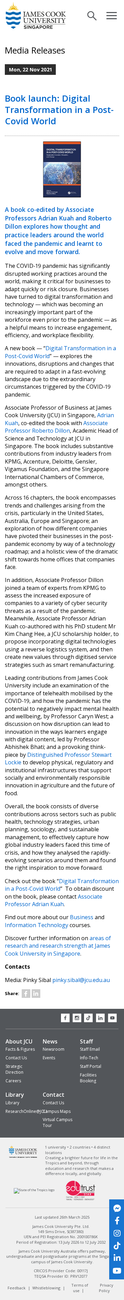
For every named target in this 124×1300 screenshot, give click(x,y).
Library (15, 1094)
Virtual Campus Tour (57, 1122)
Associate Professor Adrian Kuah (53, 900)
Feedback (16, 1287)
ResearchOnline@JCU (26, 1111)
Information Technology (36, 925)
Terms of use (79, 1287)
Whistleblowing (46, 1287)
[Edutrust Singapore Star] (80, 1200)
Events (49, 1058)
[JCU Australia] (23, 1157)
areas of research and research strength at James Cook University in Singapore (58, 945)
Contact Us (16, 1058)
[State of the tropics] (34, 1190)
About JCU (19, 1041)
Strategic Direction (14, 1069)
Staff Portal (90, 1066)
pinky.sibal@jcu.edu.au (81, 980)
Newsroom (53, 1049)
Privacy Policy (106, 1287)
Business (81, 917)
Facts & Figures (20, 1049)
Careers (13, 1081)
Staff (86, 1041)
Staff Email (90, 1049)
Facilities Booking (88, 1078)
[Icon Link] (26, 993)
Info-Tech (89, 1058)
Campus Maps (57, 1111)
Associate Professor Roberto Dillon (56, 426)
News (50, 1041)
